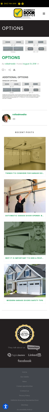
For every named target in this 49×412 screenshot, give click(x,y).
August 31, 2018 (29, 63)
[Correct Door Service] (25, 13)
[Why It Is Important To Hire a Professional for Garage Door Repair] (25, 238)
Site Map (24, 405)
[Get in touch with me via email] (14, 119)
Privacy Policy (24, 396)
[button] (5, 406)
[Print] (15, 70)
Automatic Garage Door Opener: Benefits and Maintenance (25, 216)
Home (24, 372)
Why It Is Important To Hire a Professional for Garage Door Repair (25, 258)
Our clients (24, 377)
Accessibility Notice (24, 410)
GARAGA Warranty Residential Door (25, 400)
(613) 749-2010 (10, 3)
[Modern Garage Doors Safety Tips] (25, 280)
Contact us (24, 391)
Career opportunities (24, 386)
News (24, 381)
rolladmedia (10, 63)
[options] (24, 46)
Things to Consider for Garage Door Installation (25, 173)
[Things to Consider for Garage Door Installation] (25, 153)
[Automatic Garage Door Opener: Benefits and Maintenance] (25, 196)
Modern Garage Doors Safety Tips (25, 300)
